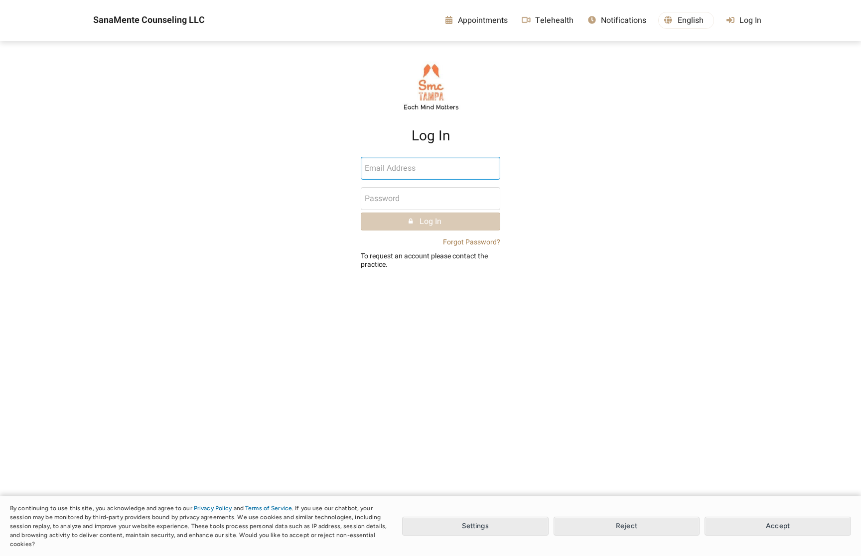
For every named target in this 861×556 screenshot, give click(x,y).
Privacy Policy (213, 508)
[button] (686, 20)
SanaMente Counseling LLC (149, 20)
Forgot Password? (471, 242)
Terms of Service (268, 508)
